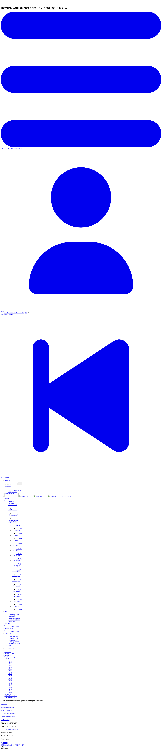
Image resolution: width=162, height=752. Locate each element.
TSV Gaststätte (9, 648)
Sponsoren (7, 652)
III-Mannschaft (13, 515)
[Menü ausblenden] (7, 314)
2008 (10, 692)
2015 (10, 680)
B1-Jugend (16, 535)
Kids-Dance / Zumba (14, 643)
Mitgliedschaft (12, 492)
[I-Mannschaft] (11, 496)
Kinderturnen (12, 640)
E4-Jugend (16, 586)
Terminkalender (9, 653)
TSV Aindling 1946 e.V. (8, 713)
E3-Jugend (16, 581)
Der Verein (7, 487)
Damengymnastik (13, 642)
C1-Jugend (16, 545)
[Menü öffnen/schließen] (4, 488)
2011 (10, 687)
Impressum (4, 704)
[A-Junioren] (40, 496)
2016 (10, 679)
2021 (10, 670)
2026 (10, 662)
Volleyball (12, 148)
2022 (10, 669)
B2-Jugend (16, 540)
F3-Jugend (16, 601)
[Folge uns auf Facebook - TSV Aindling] (7, 743)
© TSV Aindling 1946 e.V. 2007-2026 (12, 745)
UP (2, 747)
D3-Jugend (16, 565)
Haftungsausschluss (6, 710)
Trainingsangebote (14, 618)
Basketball (7, 645)
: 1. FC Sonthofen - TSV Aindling (15, 313)
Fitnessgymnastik (13, 638)
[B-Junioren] (55, 496)
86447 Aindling (5, 720)
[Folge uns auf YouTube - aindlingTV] (4, 743)
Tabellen (11, 503)
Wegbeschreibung (9, 657)
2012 (10, 685)
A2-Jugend (16, 530)
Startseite (7, 480)
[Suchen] (20, 483)
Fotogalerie (7, 655)
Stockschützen (8, 628)
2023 (10, 667)
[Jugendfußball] (69, 496)
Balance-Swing (13, 636)
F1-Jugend (16, 591)
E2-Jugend (16, 576)
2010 (10, 689)
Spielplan (11, 501)
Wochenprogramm (14, 620)
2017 (10, 677)
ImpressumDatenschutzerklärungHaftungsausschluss (10, 695)
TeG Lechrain (12, 621)
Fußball (3, 148)
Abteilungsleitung (14, 614)
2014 (10, 682)
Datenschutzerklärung (7, 707)
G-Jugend (15, 606)
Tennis (7, 148)
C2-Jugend (16, 550)
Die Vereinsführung (14, 490)
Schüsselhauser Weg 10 (8, 716)
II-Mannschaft (12, 510)
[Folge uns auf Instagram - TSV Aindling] (2, 743)
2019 (10, 674)
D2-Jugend (16, 560)
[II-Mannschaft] (26, 496)
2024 (10, 665)
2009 (10, 691)
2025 (10, 664)
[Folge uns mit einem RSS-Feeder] (10, 743)
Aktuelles (11, 616)
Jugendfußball (12, 522)
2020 (10, 672)
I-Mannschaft (12, 505)
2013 (10, 684)
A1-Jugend (16, 525)
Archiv (15, 508)
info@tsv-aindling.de (12, 729)
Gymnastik (18, 148)
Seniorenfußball (13, 520)
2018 (10, 675)
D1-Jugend (16, 555)
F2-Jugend (16, 596)
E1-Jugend (16, 571)
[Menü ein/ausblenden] (81, 146)
